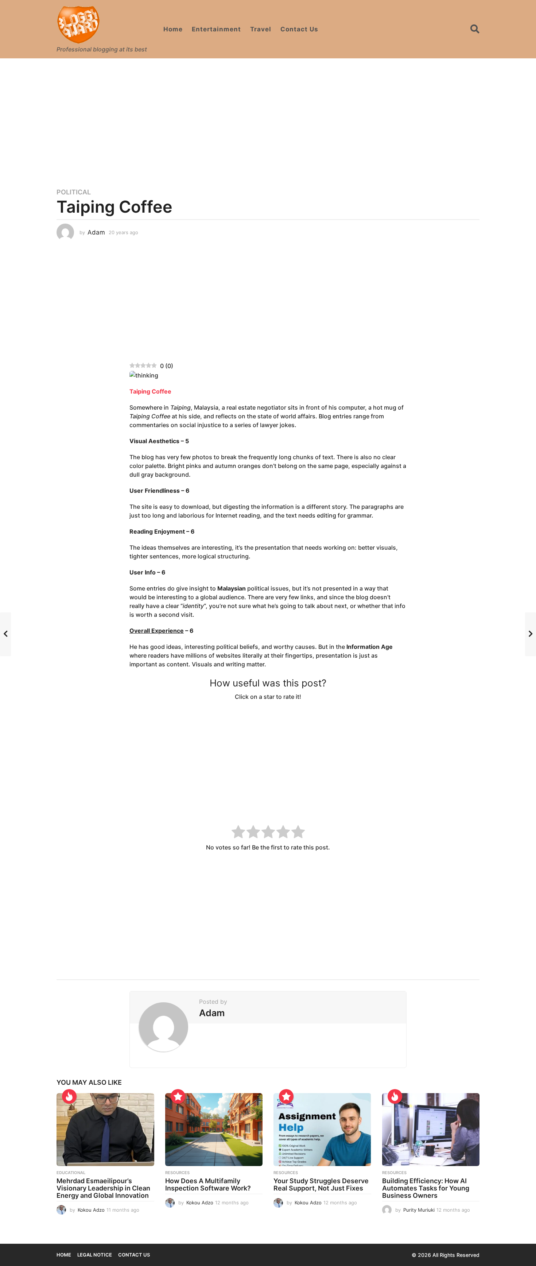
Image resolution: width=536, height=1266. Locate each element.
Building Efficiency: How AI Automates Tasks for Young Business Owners (425, 1188)
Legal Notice (94, 1255)
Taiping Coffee (150, 391)
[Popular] (178, 1096)
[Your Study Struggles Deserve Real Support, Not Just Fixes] (322, 1129)
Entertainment (216, 29)
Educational (71, 1172)
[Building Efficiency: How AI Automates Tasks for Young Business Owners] (431, 1129)
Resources (177, 1172)
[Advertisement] (268, 118)
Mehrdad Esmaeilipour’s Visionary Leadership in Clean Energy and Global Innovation (103, 1188)
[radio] (238, 833)
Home (173, 29)
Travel (260, 29)
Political (74, 192)
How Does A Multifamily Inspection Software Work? (208, 1184)
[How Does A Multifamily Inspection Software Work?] (214, 1129)
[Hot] (69, 1096)
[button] (474, 29)
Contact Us (299, 29)
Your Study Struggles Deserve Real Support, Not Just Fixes (321, 1184)
